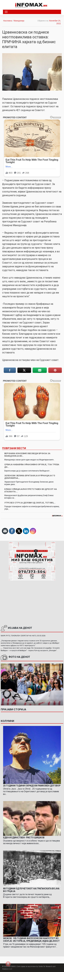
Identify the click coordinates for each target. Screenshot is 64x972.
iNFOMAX (11, 966)
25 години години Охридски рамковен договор (31, 785)
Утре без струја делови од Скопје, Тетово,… (29, 503)
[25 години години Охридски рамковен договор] (32, 755)
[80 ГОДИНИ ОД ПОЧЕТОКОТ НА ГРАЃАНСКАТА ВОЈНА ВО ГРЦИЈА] (32, 868)
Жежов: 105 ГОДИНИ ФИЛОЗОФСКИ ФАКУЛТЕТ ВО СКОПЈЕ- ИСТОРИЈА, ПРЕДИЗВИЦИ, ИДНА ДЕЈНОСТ (31, 939)
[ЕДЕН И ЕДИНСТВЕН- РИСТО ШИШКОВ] (32, 818)
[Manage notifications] (8, 963)
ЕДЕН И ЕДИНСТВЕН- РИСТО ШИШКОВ (23, 837)
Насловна (7, 21)
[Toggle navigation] (6, 12)
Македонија (19, 21)
